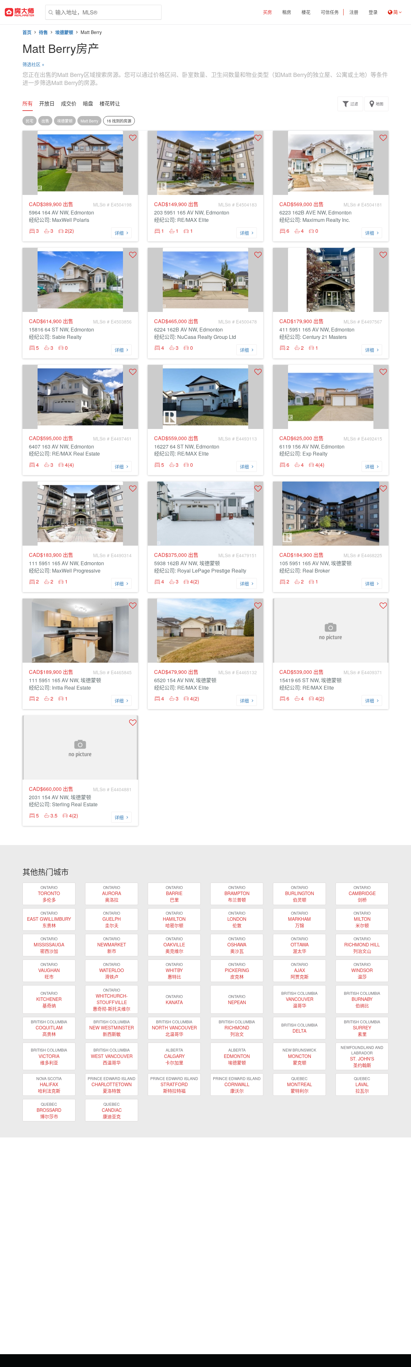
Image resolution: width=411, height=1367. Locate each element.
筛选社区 (33, 64)
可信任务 (330, 12)
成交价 (68, 103)
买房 (267, 12)
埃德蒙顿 (64, 32)
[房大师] (19, 12)
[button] (132, 137)
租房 (286, 12)
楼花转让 (110, 103)
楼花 (306, 12)
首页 (26, 32)
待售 (43, 32)
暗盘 (88, 103)
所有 (27, 103)
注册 (353, 12)
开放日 (47, 103)
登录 (373, 12)
